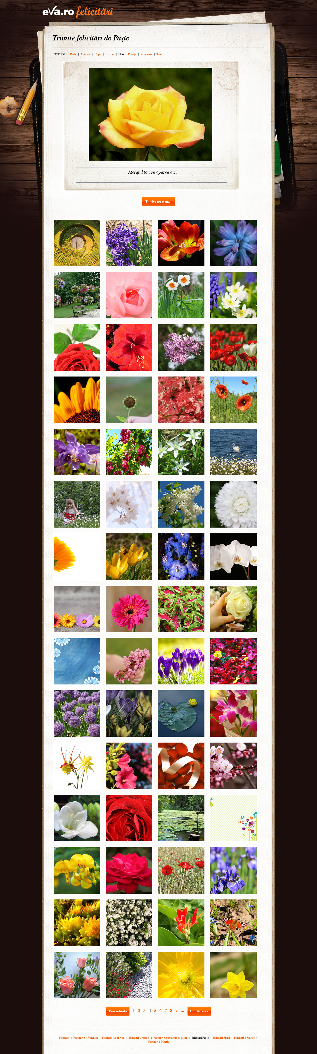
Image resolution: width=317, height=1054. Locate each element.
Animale (86, 54)
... (182, 1010)
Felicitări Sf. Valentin (85, 1038)
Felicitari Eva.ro (77, 12)
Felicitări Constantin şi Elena (170, 1038)
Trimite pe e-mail (158, 201)
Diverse (109, 54)
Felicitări (64, 1038)
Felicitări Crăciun (139, 1038)
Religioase (146, 54)
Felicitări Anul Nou (113, 1038)
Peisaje (132, 54)
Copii (98, 54)
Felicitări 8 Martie (244, 1038)
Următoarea (199, 1011)
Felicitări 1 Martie (158, 1042)
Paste (73, 54)
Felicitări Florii (221, 1038)
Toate (159, 54)
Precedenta (118, 1011)
